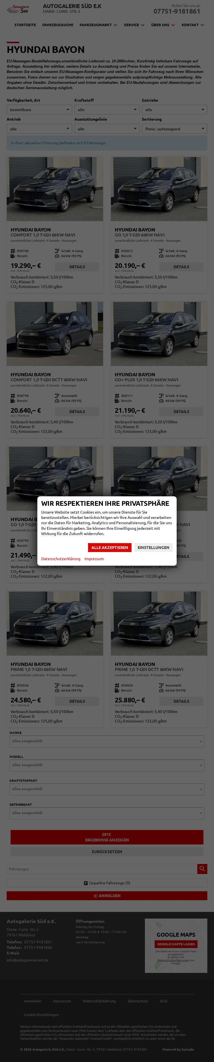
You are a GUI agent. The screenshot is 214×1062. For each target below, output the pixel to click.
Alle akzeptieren (109, 547)
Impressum (94, 558)
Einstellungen (153, 547)
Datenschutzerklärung (61, 558)
